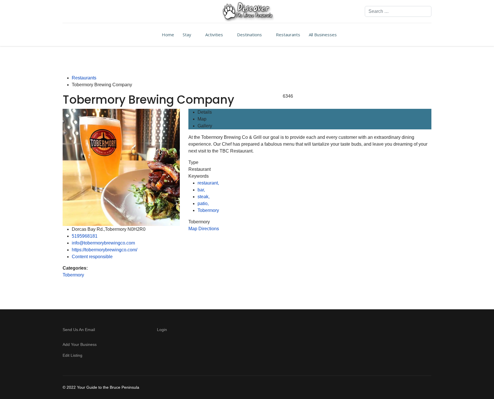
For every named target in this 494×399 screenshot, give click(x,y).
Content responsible (92, 256)
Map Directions (203, 228)
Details (205, 112)
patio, (204, 203)
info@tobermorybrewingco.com (103, 242)
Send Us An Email (79, 329)
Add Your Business (80, 344)
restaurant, (209, 183)
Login (162, 329)
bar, (202, 189)
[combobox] (398, 11)
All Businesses (323, 34)
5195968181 (84, 236)
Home (168, 34)
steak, (204, 196)
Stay (187, 34)
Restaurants (288, 34)
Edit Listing (72, 355)
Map (202, 119)
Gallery (205, 125)
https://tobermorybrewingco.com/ (104, 249)
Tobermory (73, 274)
